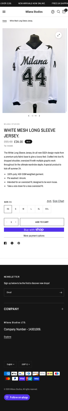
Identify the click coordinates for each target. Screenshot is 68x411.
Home (4, 20)
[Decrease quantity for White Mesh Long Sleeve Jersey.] (6, 222)
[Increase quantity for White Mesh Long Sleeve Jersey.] (15, 222)
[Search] (58, 12)
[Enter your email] (60, 292)
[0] (63, 12)
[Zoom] (58, 35)
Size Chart (58, 201)
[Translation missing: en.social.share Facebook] (6, 243)
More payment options (34, 235)
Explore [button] (7, 336)
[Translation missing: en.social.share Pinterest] (19, 243)
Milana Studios (34, 11)
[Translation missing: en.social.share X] (13, 243)
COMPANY (11, 309)
